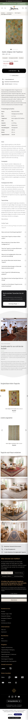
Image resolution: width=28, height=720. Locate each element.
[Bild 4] (14, 49)
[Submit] (14, 600)
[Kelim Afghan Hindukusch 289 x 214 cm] (14, 433)
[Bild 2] (12, 49)
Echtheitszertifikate (18, 576)
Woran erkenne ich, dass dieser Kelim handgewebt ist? (11, 243)
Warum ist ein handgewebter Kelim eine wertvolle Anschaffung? (11, 255)
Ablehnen (10, 714)
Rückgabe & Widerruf (6, 576)
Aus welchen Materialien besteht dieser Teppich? (11, 261)
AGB (2, 638)
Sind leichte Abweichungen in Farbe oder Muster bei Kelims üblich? (11, 267)
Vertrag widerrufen (14, 701)
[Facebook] (9, 697)
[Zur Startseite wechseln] (14, 8)
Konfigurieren (18, 714)
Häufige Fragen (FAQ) (7, 572)
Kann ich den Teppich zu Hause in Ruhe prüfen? (11, 237)
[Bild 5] (15, 49)
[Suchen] (5, 8)
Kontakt (3, 611)
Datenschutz (4, 641)
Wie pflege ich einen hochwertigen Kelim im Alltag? (12, 279)
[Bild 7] (17, 49)
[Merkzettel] (23, 8)
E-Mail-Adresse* (14, 593)
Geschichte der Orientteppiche (8, 661)
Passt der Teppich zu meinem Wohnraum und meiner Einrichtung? (12, 249)
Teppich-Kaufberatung (6, 647)
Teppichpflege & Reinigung (7, 649)
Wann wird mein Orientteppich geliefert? (12, 232)
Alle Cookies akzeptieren (14, 717)
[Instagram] (12, 697)
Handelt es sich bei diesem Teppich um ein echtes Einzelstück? (12, 285)
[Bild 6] (16, 49)
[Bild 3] (13, 49)
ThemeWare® (18, 706)
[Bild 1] (11, 49)
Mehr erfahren (4, 219)
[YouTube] (19, 697)
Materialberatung (5, 652)
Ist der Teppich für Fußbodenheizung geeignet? (11, 273)
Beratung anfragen (13, 304)
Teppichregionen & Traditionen (8, 654)
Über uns (3, 629)
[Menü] (2, 8)
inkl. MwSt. (5, 65)
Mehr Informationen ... (19, 711)
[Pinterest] (16, 697)
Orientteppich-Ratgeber (7, 659)
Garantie (3, 620)
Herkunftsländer (5, 656)
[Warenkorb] (26, 8)
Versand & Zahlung (19, 572)
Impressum (4, 632)
